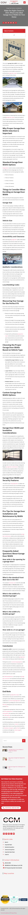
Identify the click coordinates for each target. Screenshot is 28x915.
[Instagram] (16, 23)
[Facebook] (6, 23)
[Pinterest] (13, 23)
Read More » (10, 752)
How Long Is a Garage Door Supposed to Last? (16, 758)
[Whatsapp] (3, 23)
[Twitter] (8, 23)
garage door (14, 239)
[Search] (23, 740)
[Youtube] (14, 834)
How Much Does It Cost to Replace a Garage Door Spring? (15, 750)
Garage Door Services (10, 8)
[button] (24, 2)
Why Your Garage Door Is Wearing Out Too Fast (16, 767)
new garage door (14, 483)
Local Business (19, 8)
